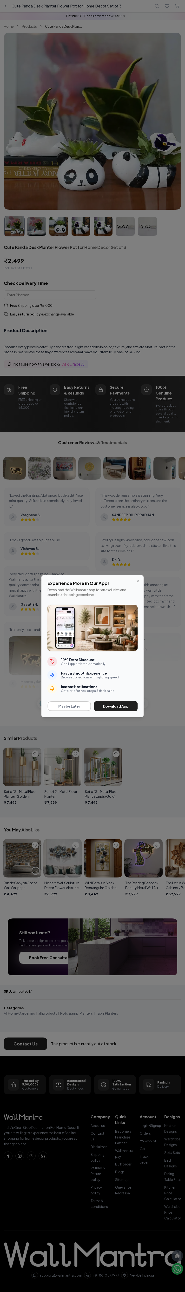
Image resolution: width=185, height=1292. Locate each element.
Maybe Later (69, 706)
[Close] (138, 581)
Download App (116, 706)
